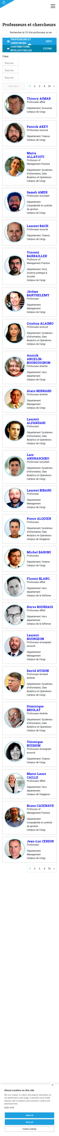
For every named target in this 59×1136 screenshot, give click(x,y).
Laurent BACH (37, 226)
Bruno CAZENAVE (40, 806)
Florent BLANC (38, 579)
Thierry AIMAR (39, 98)
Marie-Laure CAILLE (36, 775)
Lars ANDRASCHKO (38, 456)
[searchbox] (11, 63)
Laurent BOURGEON (35, 637)
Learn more (9, 1107)
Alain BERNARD (39, 391)
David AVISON (38, 671)
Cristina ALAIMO (40, 323)
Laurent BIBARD (39, 490)
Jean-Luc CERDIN (40, 841)
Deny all (29, 1122)
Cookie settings (29, 1129)
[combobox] (10, 62)
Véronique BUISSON (35, 743)
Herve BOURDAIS (40, 607)
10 (49, 86)
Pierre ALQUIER (39, 519)
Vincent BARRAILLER (37, 254)
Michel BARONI (39, 552)
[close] (52, 1084)
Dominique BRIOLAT (35, 708)
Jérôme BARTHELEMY (38, 293)
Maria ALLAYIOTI (35, 155)
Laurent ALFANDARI (36, 421)
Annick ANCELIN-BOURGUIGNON (39, 359)
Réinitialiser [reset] (14, 86)
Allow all (29, 1115)
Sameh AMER (37, 192)
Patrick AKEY (37, 127)
